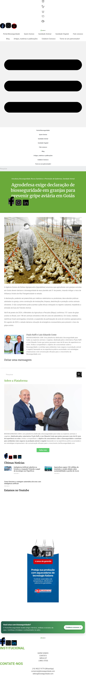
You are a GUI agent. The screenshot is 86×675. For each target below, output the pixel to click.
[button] (43, 84)
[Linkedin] (26, 203)
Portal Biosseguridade (11, 34)
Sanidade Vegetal (62, 34)
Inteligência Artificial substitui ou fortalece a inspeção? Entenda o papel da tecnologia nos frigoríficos (27, 469)
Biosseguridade (24, 179)
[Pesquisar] (79, 374)
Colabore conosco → (73, 627)
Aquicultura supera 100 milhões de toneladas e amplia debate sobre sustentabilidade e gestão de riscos (66, 469)
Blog (8, 39)
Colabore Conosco (48, 39)
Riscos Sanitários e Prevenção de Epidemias (46, 179)
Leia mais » (16, 473)
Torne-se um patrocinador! (70, 39)
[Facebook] (2, 25)
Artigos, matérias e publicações (26, 39)
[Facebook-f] (11, 201)
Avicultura (15, 179)
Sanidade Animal (44, 34)
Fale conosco (78, 34)
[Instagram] (8, 25)
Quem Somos (29, 34)
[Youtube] (14, 26)
